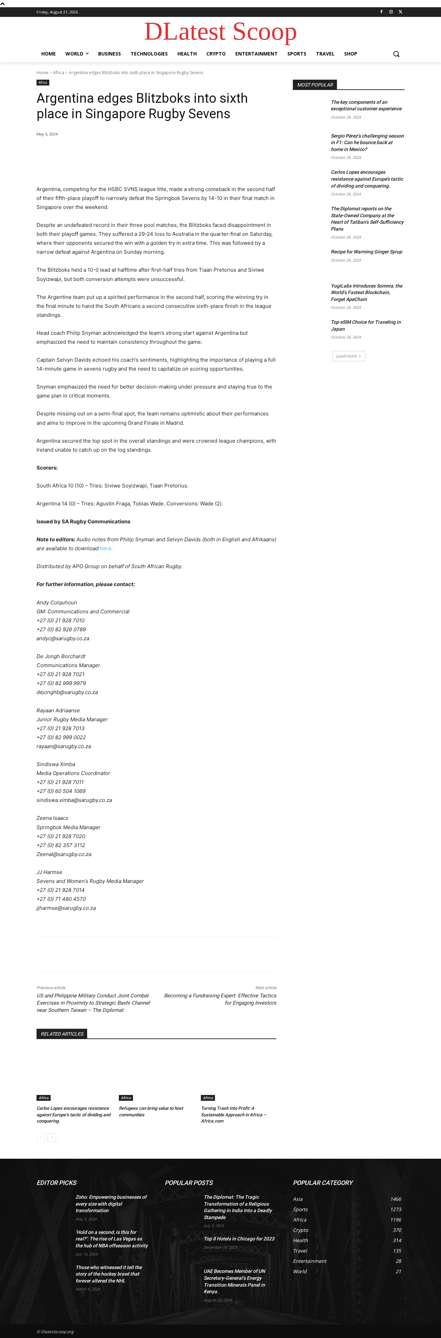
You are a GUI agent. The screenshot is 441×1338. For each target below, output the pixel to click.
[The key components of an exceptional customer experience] (309, 110)
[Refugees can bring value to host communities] (156, 1074)
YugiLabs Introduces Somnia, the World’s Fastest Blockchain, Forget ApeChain (366, 292)
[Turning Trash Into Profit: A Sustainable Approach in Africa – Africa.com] (238, 1074)
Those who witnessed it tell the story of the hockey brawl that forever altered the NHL (108, 1274)
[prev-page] (41, 1137)
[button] (396, 54)
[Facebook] (382, 12)
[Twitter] (400, 12)
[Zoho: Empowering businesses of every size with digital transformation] (53, 1205)
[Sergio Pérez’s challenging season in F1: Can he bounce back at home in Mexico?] (309, 144)
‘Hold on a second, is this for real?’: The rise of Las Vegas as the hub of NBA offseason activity (111, 1238)
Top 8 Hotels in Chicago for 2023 (239, 1238)
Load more (346, 356)
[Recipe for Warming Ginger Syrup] (309, 260)
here (105, 548)
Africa (58, 73)
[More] (150, 152)
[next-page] (52, 1137)
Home (43, 73)
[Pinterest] (118, 152)
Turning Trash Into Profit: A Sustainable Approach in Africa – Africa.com (233, 1114)
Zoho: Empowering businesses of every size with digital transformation (110, 1203)
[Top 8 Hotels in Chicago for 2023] (181, 1247)
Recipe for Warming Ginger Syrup (366, 251)
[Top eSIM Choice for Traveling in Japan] (309, 330)
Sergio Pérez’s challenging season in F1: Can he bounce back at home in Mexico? (367, 142)
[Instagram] (391, 12)
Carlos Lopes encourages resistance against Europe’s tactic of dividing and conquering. (73, 1114)
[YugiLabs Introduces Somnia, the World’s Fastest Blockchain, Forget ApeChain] (309, 294)
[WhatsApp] (134, 152)
